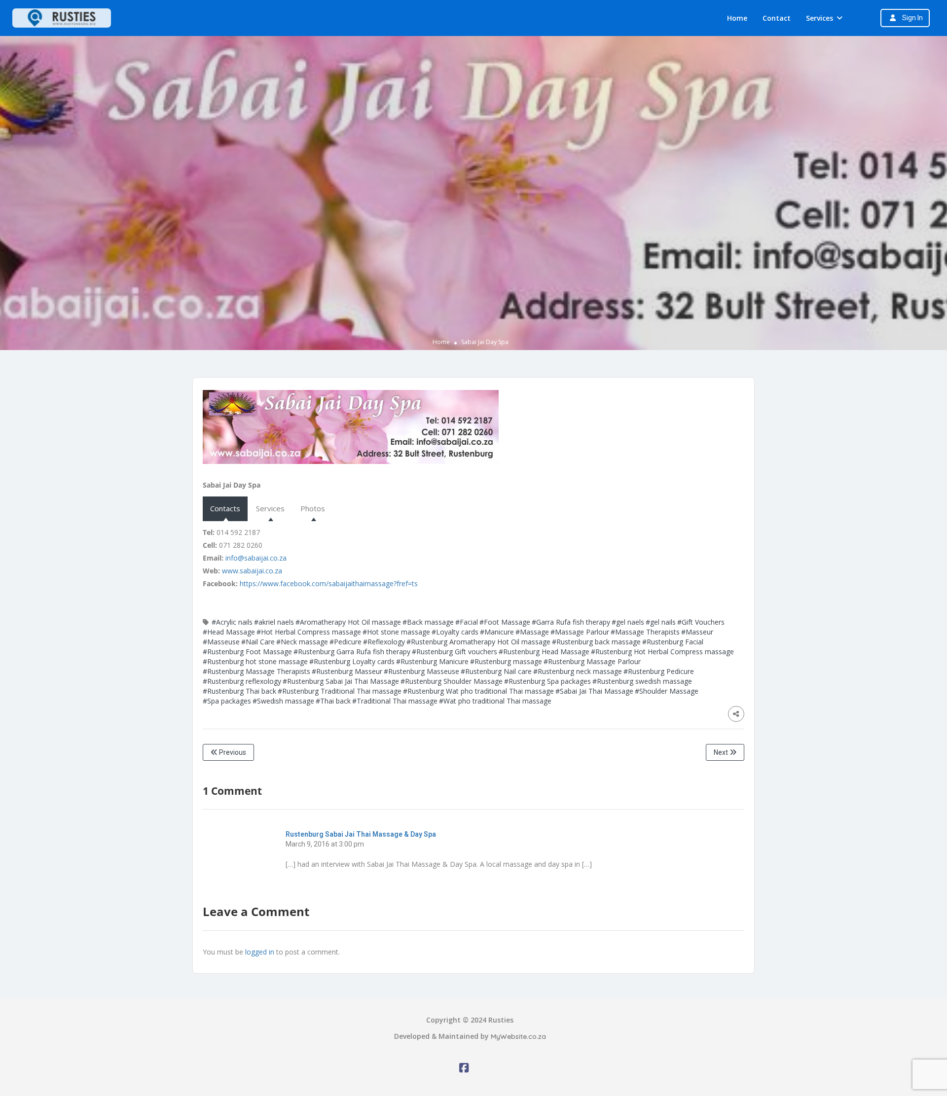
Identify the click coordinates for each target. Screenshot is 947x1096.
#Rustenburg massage (506, 661)
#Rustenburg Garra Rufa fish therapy (351, 651)
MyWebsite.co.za (518, 1036)
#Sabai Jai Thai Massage (594, 691)
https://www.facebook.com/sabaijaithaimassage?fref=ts (329, 583)
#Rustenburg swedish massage (642, 681)
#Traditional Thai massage (394, 701)
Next (721, 752)
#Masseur (697, 631)
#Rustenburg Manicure (432, 661)
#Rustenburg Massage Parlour (592, 661)
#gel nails (661, 622)
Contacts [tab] (225, 508)
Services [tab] (270, 508)
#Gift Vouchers (701, 622)
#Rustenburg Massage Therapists (256, 671)
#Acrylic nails (232, 622)
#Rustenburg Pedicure (658, 671)
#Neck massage (302, 641)
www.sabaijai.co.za (252, 570)
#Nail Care (258, 641)
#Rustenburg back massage (596, 641)
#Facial (466, 622)
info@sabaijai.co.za (256, 558)
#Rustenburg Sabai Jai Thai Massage (341, 681)
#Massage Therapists (645, 631)
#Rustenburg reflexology (242, 681)
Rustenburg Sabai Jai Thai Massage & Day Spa (361, 834)
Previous (232, 752)
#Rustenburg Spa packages (547, 681)
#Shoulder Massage (666, 691)
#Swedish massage (283, 701)
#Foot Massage (504, 622)
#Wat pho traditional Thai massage (495, 701)
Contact (777, 18)
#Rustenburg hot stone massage (255, 661)
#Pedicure (345, 641)
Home (737, 18)
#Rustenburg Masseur (347, 671)
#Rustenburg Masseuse (421, 671)
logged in (259, 951)
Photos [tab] (312, 508)
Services (819, 18)
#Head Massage (229, 631)
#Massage (532, 631)
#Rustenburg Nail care (496, 671)
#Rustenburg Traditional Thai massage (339, 691)
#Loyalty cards (455, 631)
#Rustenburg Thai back (239, 691)
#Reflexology (384, 641)
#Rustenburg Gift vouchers (454, 651)
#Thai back (333, 701)
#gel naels (628, 622)
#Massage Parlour (579, 631)
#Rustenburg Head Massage (544, 651)
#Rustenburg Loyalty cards (352, 661)
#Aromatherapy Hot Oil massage (348, 622)
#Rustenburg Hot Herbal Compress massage (662, 651)
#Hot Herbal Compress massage (308, 631)
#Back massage (428, 622)
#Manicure (497, 631)
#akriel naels (274, 622)
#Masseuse (221, 641)
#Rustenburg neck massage (577, 671)
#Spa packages (227, 701)
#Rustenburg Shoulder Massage (452, 681)
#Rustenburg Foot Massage (247, 651)
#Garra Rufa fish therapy (571, 622)
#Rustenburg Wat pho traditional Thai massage (478, 691)
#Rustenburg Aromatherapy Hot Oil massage (478, 641)
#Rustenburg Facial (672, 641)
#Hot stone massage (396, 631)
